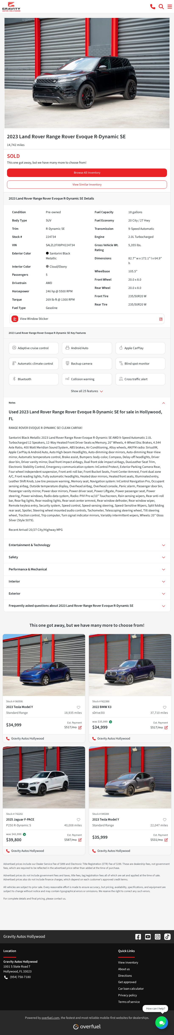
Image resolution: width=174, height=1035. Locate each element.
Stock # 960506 (14, 701)
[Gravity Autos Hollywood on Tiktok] (166, 936)
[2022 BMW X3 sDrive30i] (130, 665)
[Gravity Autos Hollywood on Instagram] (156, 936)
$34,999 (13, 725)
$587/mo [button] (73, 837)
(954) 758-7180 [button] (20, 977)
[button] (153, 6)
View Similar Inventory (87, 184)
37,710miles (159, 712)
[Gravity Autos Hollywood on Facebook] (136, 936)
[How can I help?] (161, 1022)
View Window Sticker (34, 318)
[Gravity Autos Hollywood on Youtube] (146, 936)
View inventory (128, 962)
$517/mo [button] (73, 725)
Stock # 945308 (100, 814)
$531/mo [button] (159, 837)
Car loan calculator (131, 988)
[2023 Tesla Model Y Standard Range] (44, 665)
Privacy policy (127, 995)
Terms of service (129, 1001)
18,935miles (73, 712)
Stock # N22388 (100, 701)
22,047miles (159, 825)
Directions (125, 975)
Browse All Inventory (87, 172)
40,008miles (73, 825)
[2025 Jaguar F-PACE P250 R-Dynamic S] (44, 777)
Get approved (127, 982)
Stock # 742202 (14, 814)
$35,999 (100, 837)
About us (124, 969)
